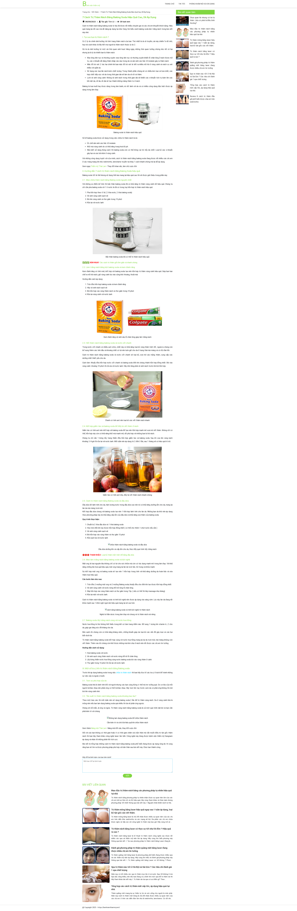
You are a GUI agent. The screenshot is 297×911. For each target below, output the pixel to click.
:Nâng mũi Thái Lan (98, 728)
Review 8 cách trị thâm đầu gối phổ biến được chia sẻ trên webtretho (202, 99)
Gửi (127, 775)
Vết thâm (95, 12)
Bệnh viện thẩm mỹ (91, 5)
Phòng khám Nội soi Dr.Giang (202, 4)
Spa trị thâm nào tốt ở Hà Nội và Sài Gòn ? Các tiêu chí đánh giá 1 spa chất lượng (202, 76)
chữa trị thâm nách (123, 672)
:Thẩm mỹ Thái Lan (98, 166)
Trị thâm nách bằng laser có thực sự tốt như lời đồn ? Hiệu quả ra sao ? (202, 54)
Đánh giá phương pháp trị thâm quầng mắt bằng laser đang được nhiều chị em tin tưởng (202, 65)
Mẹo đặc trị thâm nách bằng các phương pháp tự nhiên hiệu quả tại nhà (202, 31)
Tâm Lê (111, 22)
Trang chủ (169, 4)
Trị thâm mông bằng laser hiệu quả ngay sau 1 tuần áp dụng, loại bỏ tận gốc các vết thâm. (202, 43)
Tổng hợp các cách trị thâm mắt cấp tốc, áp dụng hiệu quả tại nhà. (202, 88)
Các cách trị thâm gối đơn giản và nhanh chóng (119, 262)
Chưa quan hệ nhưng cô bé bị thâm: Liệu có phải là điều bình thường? (202, 20)
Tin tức (181, 4)
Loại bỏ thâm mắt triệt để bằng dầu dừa (118, 555)
